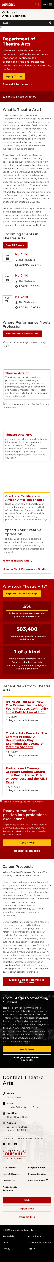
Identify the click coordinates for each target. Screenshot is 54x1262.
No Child (21, 254)
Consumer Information (39, 1242)
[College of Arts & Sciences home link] (14, 1154)
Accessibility (9, 1236)
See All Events (15, 245)
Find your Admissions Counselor (27, 1058)
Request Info (27, 1217)
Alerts (5, 1242)
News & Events (10, 1174)
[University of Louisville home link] (8, 4)
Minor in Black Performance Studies (25, 569)
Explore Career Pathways (22, 593)
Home (5, 23)
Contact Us (9, 1180)
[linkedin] (15, 1144)
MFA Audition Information (22, 333)
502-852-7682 (14, 1097)
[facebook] (4, 1144)
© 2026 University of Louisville (18, 1230)
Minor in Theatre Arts (16, 560)
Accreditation (35, 1236)
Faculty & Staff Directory (21, 96)
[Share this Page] (49, 23)
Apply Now (27, 1049)
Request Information (16, 84)
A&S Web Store (36, 1180)
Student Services (37, 1174)
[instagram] (9, 1144)
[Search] (37, 4)
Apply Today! (27, 842)
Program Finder (36, 1167)
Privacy (6, 1249)
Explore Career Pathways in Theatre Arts (26, 981)
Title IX (31, 1249)
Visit (27, 1200)
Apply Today (14, 76)
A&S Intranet (10, 1167)
